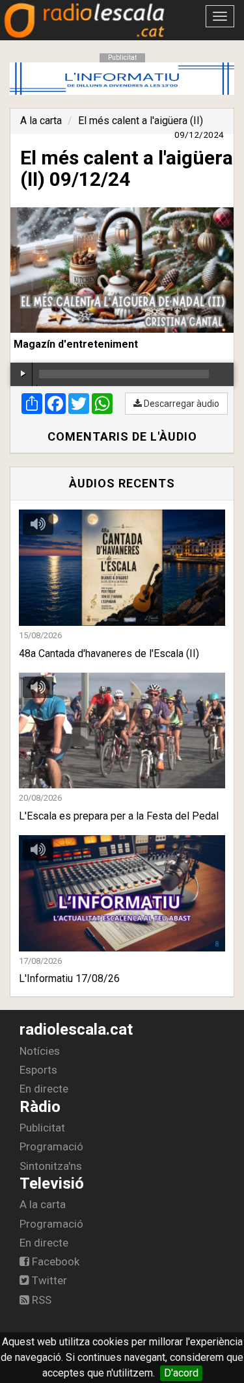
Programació (51, 1146)
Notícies (40, 1050)
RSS (40, 1299)
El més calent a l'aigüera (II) (140, 120)
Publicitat (42, 1127)
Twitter (48, 1280)
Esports (38, 1069)
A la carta (41, 120)
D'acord (181, 1373)
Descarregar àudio (180, 403)
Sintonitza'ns (51, 1165)
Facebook (54, 1261)
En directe (44, 1088)
